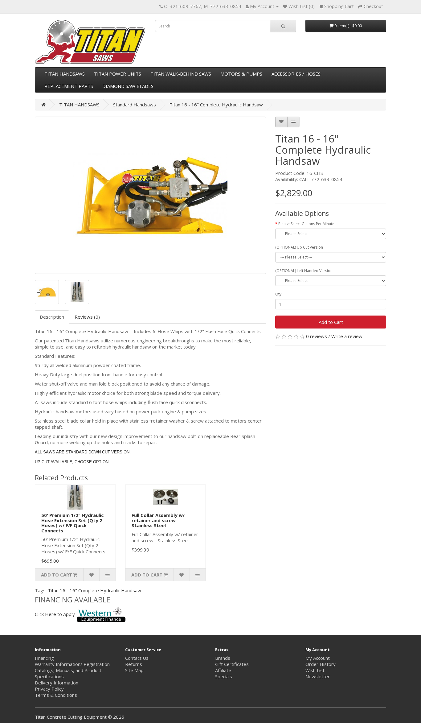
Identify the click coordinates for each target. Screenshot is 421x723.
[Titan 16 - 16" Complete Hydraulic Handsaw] (150, 195)
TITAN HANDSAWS (64, 74)
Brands (222, 658)
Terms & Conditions (56, 695)
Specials (223, 676)
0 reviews (316, 336)
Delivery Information (56, 683)
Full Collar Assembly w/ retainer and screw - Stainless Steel (158, 520)
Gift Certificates (232, 664)
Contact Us (137, 658)
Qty (278, 294)
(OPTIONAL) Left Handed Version (304, 270)
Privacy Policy (49, 689)
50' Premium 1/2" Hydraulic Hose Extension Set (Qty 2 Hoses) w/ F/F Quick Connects (72, 523)
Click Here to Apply (55, 614)
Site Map (134, 670)
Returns (133, 664)
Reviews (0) (87, 317)
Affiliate (223, 670)
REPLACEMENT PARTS (68, 86)
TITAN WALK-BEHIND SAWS (180, 74)
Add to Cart (331, 322)
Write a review (346, 336)
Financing (44, 658)
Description (52, 317)
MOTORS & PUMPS (241, 74)
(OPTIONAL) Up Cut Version (299, 247)
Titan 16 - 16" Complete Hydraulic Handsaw (216, 104)
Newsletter (317, 676)
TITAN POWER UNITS (117, 74)
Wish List (315, 670)
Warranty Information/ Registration (72, 664)
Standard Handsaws (134, 104)
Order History (320, 664)
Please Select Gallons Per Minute (306, 223)
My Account (317, 658)
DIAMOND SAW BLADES (127, 86)
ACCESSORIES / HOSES (296, 74)
